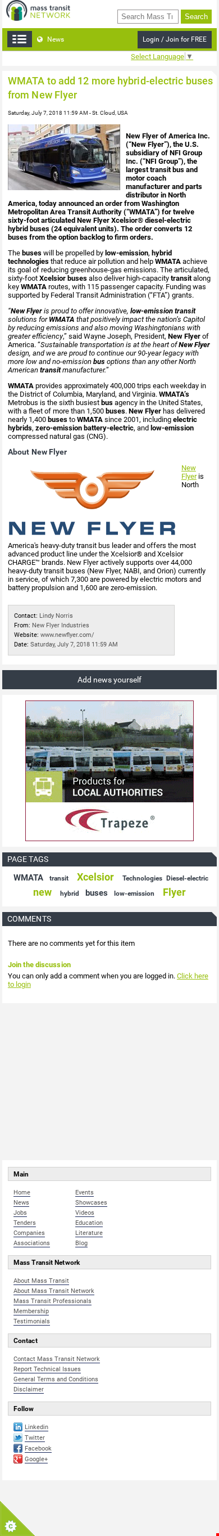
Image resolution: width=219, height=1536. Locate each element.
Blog (81, 1243)
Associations (31, 1243)
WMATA (28, 878)
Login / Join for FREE (175, 39)
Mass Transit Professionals (52, 1301)
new (42, 892)
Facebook (38, 1448)
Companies (29, 1233)
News (54, 39)
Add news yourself (109, 679)
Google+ (36, 1459)
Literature (89, 1233)
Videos (84, 1212)
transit (59, 878)
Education (89, 1223)
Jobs (20, 1212)
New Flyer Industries (60, 625)
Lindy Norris (56, 615)
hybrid (69, 893)
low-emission (134, 893)
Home (21, 1192)
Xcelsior (95, 877)
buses (96, 893)
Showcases (91, 1202)
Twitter (35, 1437)
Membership (31, 1311)
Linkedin (36, 1427)
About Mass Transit (41, 1281)
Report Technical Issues (47, 1369)
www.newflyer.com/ (67, 635)
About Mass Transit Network (53, 1291)
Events (84, 1192)
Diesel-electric (187, 878)
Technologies (142, 878)
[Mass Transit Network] (38, 10)
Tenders (24, 1223)
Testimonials (31, 1321)
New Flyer (189, 472)
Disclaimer (28, 1389)
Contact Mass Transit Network (56, 1359)
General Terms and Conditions (55, 1379)
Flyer (174, 892)
